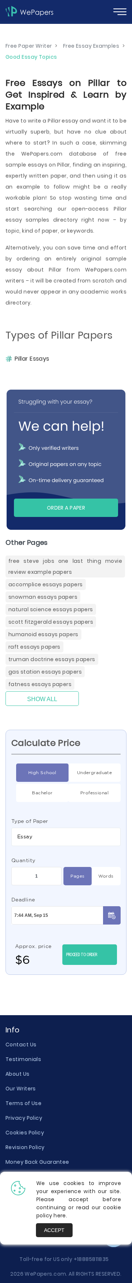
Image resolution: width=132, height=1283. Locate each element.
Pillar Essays (32, 358)
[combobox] (66, 837)
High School (42, 772)
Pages (77, 876)
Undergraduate (94, 772)
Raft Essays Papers (34, 646)
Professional (94, 792)
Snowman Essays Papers (42, 597)
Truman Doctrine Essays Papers (51, 659)
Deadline (23, 900)
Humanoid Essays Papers (43, 634)
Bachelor (42, 792)
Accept (54, 1230)
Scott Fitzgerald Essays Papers (50, 622)
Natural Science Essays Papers (50, 609)
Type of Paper (29, 821)
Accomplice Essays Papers (45, 584)
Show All (42, 699)
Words (105, 876)
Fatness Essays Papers (40, 684)
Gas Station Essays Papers (45, 671)
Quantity (23, 860)
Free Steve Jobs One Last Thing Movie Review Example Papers (65, 566)
